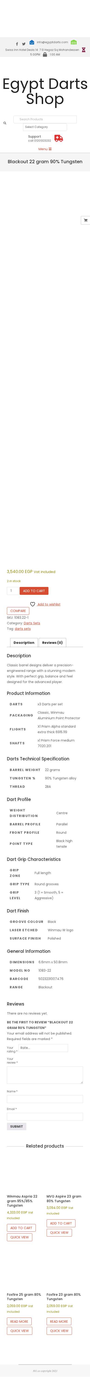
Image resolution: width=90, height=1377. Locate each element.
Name (12, 1091)
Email (12, 1109)
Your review (12, 1060)
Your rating (12, 1049)
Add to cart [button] (21, 1228)
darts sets (23, 628)
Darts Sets (32, 623)
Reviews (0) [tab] (52, 642)
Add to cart (34, 591)
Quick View (19, 1237)
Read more (19, 1321)
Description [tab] (24, 642)
